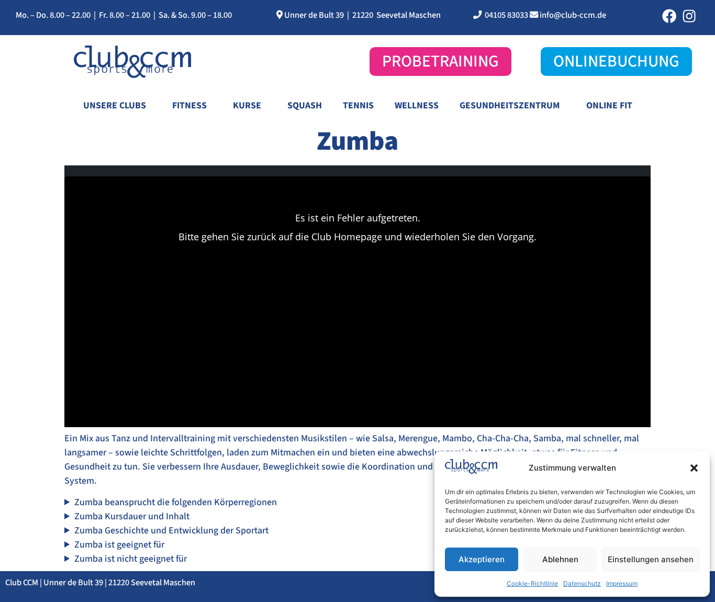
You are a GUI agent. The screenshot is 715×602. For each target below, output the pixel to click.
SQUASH (304, 105)
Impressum (622, 583)
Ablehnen (560, 559)
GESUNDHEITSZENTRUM (510, 105)
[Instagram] (689, 16)
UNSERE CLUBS (114, 105)
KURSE (247, 105)
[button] (694, 468)
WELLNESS (417, 105)
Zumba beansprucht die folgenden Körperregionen (175, 502)
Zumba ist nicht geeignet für (130, 558)
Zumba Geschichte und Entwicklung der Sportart (171, 530)
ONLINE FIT (609, 105)
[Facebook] (669, 16)
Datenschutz (582, 583)
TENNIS (358, 105)
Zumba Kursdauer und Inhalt (131, 516)
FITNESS (189, 105)
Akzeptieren (482, 559)
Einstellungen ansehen (651, 559)
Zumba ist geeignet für (119, 544)
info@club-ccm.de (573, 15)
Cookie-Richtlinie (532, 583)
